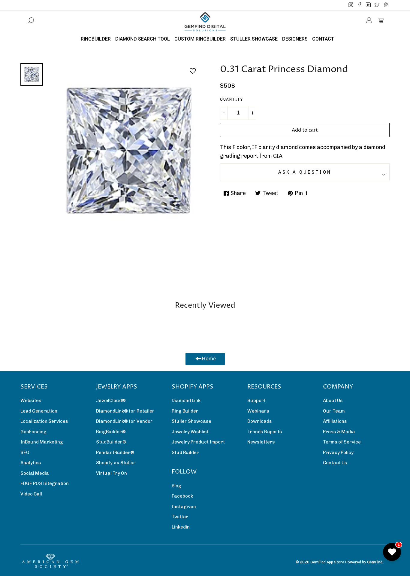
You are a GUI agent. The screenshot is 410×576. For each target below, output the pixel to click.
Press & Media (339, 431)
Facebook (182, 496)
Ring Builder (185, 411)
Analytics (30, 462)
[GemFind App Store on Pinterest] (386, 5)
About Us (333, 400)
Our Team (334, 411)
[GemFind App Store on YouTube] (368, 5)
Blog (176, 486)
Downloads (259, 421)
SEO (24, 452)
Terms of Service (342, 442)
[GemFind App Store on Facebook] (359, 5)
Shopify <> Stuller (116, 462)
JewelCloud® (111, 400)
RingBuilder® (111, 431)
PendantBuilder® (115, 452)
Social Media (34, 473)
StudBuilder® (111, 442)
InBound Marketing (41, 442)
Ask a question (304, 172)
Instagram (184, 506)
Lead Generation (38, 411)
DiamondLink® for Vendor (124, 421)
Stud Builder (185, 452)
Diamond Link (186, 400)
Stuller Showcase (191, 421)
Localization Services (44, 421)
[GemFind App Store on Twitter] (377, 5)
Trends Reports (264, 431)
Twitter (180, 517)
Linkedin (181, 527)
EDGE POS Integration (44, 483)
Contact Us (335, 462)
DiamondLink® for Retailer (125, 411)
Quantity (231, 99)
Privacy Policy (338, 452)
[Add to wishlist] (192, 71)
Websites (30, 400)
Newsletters (261, 442)
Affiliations (335, 421)
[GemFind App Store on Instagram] (351, 5)
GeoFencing (33, 431)
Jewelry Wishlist (190, 431)
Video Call (31, 494)
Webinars (258, 411)
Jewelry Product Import (198, 442)
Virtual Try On (111, 473)
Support (256, 400)
